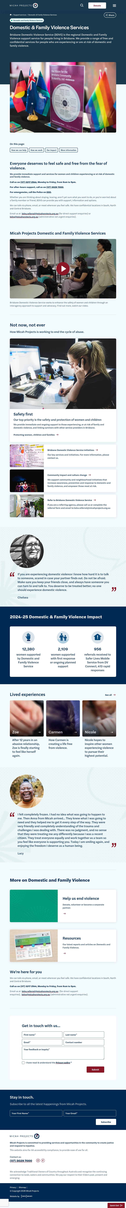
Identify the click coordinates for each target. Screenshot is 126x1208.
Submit (95, 1069)
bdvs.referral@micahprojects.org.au (40, 213)
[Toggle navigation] (113, 5)
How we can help (18, 150)
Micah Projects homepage (24, 5)
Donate (97, 5)
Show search (82, 5)
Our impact (51, 150)
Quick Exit (114, 1205)
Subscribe (106, 1121)
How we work (36, 150)
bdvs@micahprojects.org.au (24, 216)
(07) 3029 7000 (21, 1160)
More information (68, 150)
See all (108, 694)
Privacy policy (63, 1062)
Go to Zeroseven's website (25, 1196)
